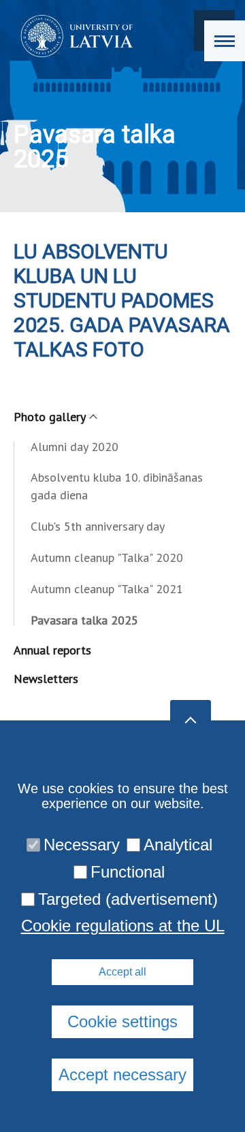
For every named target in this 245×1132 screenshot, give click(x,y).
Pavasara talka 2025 (84, 620)
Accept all (122, 972)
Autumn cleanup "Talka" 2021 (107, 589)
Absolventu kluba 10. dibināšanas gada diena (117, 486)
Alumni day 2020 (74, 446)
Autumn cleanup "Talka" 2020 (107, 557)
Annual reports (52, 650)
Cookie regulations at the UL (123, 926)
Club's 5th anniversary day (98, 526)
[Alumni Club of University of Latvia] (72, 36)
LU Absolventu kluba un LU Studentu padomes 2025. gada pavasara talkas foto (122, 300)
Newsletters (46, 678)
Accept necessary (122, 1074)
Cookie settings (122, 1021)
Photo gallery (50, 416)
